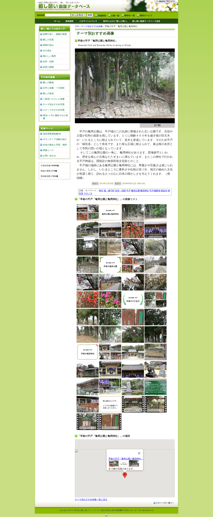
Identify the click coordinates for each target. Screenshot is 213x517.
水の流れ (47, 50)
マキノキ (88, 193)
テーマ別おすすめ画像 (92, 26)
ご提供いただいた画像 (54, 99)
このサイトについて (88, 20)
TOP (77, 26)
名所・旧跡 (120, 190)
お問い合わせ (49, 155)
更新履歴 (69, 20)
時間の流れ (48, 45)
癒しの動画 (48, 82)
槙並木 (164, 190)
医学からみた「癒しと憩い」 (114, 20)
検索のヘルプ (144, 15)
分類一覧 (114, 15)
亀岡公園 (135, 190)
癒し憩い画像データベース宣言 (145, 20)
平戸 (128, 190)
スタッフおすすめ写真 (54, 110)
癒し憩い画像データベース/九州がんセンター (72, 6)
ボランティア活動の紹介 (55, 139)
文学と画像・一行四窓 (54, 88)
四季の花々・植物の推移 (55, 34)
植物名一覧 (128, 15)
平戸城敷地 (154, 190)
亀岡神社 (144, 190)
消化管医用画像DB (52, 134)
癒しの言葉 (48, 39)
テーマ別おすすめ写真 (54, 104)
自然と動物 (48, 67)
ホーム (57, 20)
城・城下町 (109, 190)
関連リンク (48, 150)
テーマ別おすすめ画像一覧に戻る (91, 499)
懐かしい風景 (49, 56)
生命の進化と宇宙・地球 (55, 144)
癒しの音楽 (48, 93)
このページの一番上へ (163, 502)
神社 (101, 190)
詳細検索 (100, 15)
